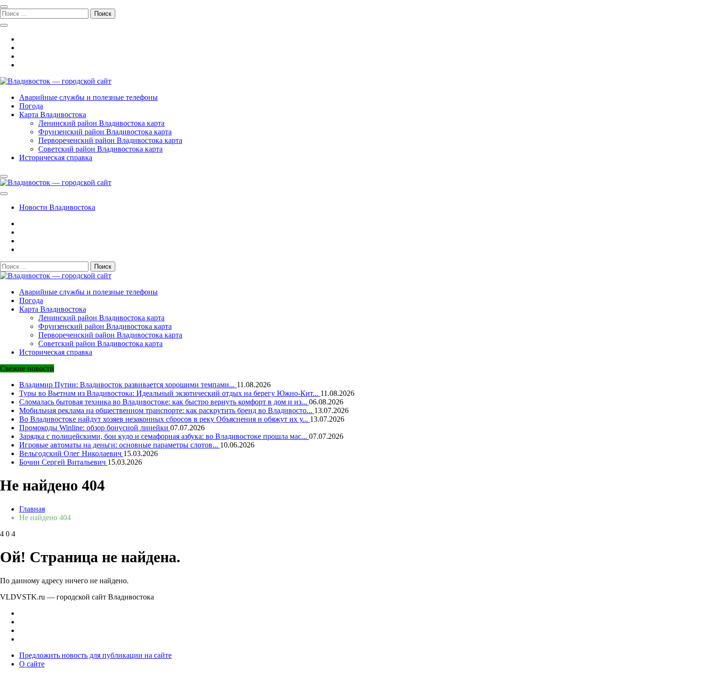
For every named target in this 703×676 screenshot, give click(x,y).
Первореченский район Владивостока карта (110, 140)
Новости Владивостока (57, 207)
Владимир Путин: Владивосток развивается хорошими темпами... (128, 385)
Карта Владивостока (52, 114)
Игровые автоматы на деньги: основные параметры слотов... (119, 445)
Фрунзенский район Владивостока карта (105, 132)
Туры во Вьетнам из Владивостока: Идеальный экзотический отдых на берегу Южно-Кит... (169, 393)
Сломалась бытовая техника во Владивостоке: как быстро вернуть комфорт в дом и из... (164, 402)
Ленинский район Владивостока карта (101, 123)
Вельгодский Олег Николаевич (71, 453)
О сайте (31, 664)
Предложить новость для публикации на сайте (95, 655)
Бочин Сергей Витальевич (63, 462)
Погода (31, 106)
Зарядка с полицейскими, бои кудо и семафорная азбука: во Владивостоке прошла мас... (164, 436)
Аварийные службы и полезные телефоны (88, 97)
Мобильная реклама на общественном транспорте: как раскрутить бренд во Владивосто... (166, 410)
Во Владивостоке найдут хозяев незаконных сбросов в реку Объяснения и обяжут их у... (164, 419)
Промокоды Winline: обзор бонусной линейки (94, 428)
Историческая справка (55, 157)
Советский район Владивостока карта (100, 149)
